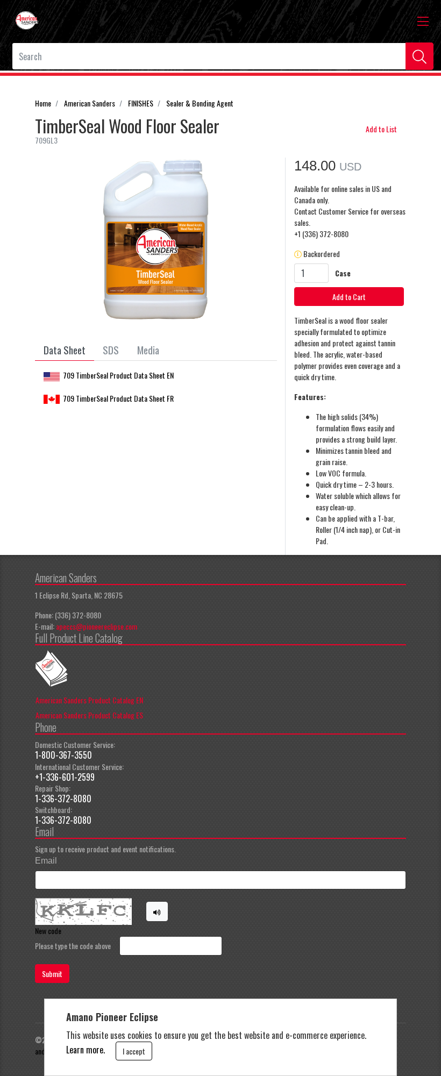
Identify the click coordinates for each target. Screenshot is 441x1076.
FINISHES (140, 103)
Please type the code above (73, 945)
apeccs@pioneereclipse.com (96, 626)
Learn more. (85, 1049)
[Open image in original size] (27, 19)
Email (46, 860)
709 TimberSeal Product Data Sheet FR (118, 398)
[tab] (64, 350)
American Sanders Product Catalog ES (89, 715)
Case (343, 273)
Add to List (381, 128)
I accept (134, 1051)
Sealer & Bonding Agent (199, 103)
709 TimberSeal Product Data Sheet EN (118, 375)
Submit (52, 973)
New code (48, 930)
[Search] (419, 56)
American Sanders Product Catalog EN (89, 700)
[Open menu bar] (423, 20)
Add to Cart (349, 296)
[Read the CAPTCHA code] (157, 911)
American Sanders (89, 103)
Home (43, 103)
